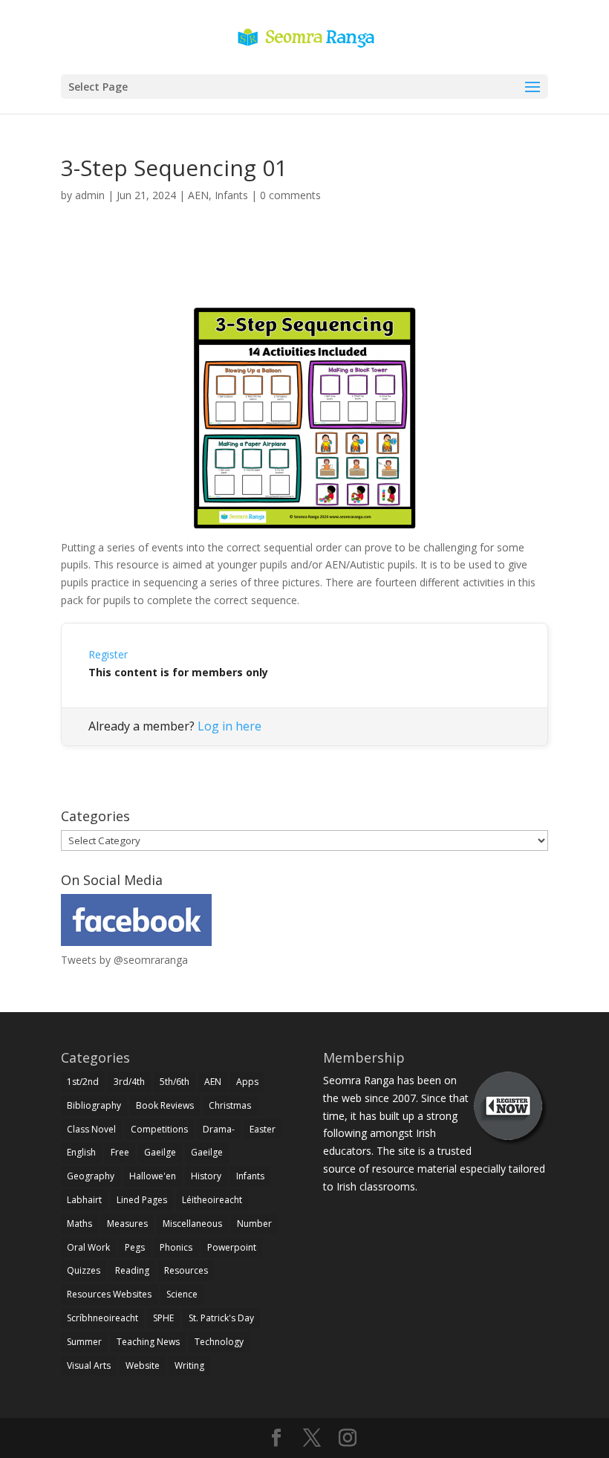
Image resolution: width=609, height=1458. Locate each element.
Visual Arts (89, 1365)
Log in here (229, 726)
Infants (231, 195)
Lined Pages (142, 1199)
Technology (219, 1341)
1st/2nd (83, 1081)
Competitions (159, 1129)
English (81, 1152)
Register (108, 654)
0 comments (290, 195)
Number (254, 1223)
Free (120, 1152)
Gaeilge (160, 1152)
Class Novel (91, 1129)
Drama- (219, 1129)
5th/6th (174, 1081)
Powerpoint (231, 1247)
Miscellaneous (192, 1223)
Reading (132, 1270)
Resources (186, 1270)
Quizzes (83, 1270)
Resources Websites (109, 1294)
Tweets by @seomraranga (124, 960)
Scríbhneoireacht (102, 1318)
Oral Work (88, 1247)
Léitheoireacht (212, 1199)
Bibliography (94, 1105)
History (206, 1176)
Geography (90, 1176)
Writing (189, 1365)
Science (182, 1294)
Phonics (176, 1247)
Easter (263, 1129)
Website (143, 1365)
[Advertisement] (304, 272)
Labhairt (84, 1199)
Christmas (230, 1105)
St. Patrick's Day (221, 1318)
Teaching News (148, 1341)
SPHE (163, 1318)
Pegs (135, 1247)
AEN (198, 195)
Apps (247, 1081)
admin (90, 195)
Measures (127, 1223)
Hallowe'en (152, 1176)
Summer (84, 1341)
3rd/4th (129, 1081)
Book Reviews (165, 1105)
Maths (79, 1223)
